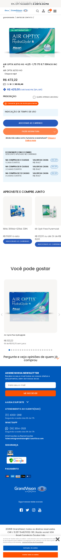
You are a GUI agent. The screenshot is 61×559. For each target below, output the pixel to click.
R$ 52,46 (19, 84)
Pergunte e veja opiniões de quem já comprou (31, 358)
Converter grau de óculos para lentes (22, 103)
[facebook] (21, 510)
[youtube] (39, 510)
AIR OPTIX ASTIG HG (12, 70)
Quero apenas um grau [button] (47, 97)
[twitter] (27, 510)
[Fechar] (58, 539)
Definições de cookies (30, 548)
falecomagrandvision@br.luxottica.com (24, 438)
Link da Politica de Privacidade (32, 542)
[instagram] (33, 510)
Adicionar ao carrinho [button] (31, 123)
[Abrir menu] (54, 11)
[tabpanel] (30, 313)
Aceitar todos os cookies (30, 555)
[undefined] (32, 40)
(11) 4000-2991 (13, 415)
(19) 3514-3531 (18, 428)
